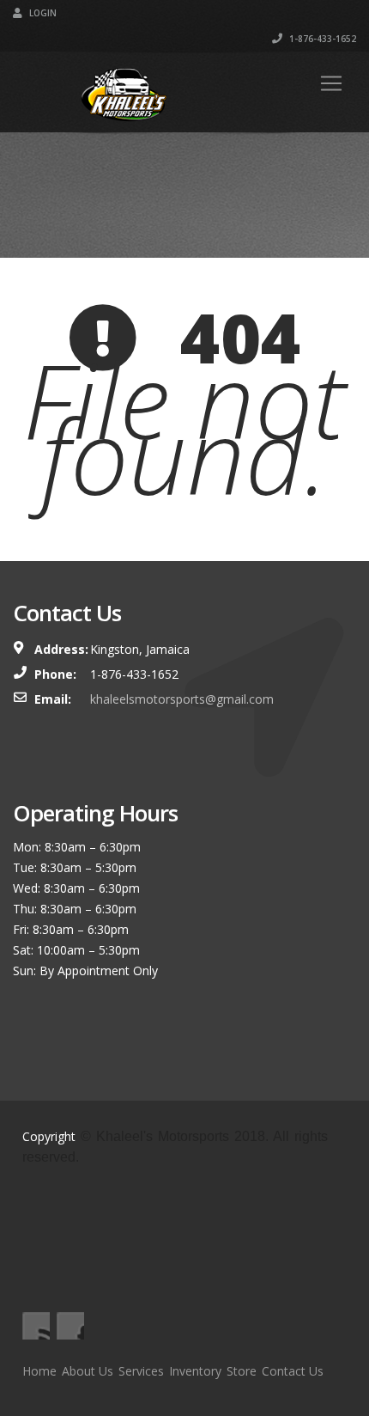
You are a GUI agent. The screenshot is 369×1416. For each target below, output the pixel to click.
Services (141, 1371)
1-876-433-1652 (321, 39)
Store (242, 1371)
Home (39, 1371)
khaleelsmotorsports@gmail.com (182, 699)
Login (42, 13)
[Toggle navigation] (331, 83)
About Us (87, 1371)
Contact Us (293, 1371)
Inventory (195, 1371)
